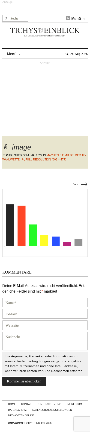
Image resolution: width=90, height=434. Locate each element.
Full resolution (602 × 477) (45, 159)
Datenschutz (17, 409)
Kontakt (27, 404)
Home (12, 404)
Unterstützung (50, 404)
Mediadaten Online (21, 415)
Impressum (74, 404)
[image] (45, 222)
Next (80, 183)
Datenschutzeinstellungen (52, 409)
